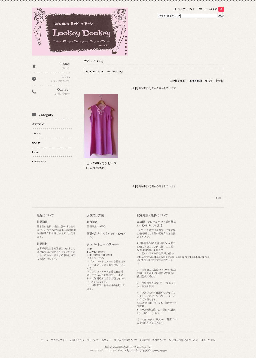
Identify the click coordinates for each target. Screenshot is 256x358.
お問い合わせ (77, 339)
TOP (86, 61)
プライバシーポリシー (99, 339)
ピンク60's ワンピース (101, 163)
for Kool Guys (115, 71)
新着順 (219, 80)
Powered (122, 350)
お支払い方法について (126, 339)
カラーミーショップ (108, 350)
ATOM (211, 339)
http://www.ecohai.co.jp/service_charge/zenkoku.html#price (173, 256)
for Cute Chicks (94, 71)
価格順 (208, 80)
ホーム (44, 339)
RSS (203, 339)
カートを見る (212, 9)
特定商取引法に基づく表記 (183, 339)
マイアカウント (186, 9)
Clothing (98, 61)
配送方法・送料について (153, 339)
